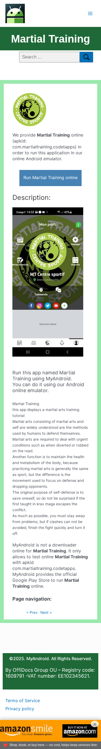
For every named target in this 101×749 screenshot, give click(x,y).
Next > (46, 612)
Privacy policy (19, 708)
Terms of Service (22, 700)
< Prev (32, 612)
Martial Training (50, 39)
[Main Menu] (90, 13)
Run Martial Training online (50, 177)
